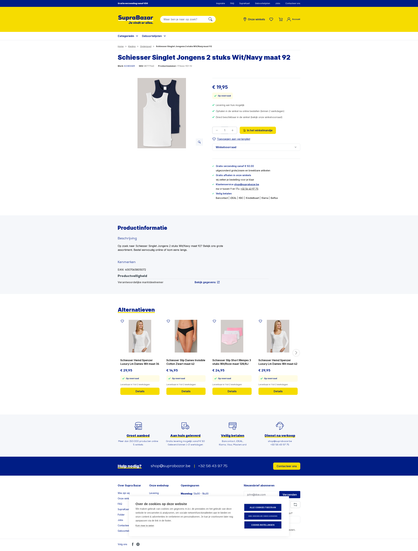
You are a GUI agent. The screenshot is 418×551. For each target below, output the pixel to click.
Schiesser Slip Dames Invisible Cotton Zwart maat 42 (185, 362)
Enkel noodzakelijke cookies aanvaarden (262, 516)
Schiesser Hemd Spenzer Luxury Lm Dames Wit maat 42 (277, 362)
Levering (154, 493)
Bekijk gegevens (205, 282)
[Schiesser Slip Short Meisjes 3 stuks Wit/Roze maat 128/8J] (232, 336)
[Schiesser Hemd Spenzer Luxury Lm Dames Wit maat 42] (278, 336)
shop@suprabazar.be (246, 184)
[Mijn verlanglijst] (272, 19)
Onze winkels (125, 498)
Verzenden (290, 494)
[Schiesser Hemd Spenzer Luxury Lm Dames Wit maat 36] (140, 336)
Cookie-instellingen (262, 525)
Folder (121, 514)
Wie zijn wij (124, 493)
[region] (161, 113)
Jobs (277, 3)
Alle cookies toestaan (263, 507)
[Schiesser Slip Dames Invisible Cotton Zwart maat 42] (186, 336)
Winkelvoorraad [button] (226, 147)
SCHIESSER (129, 66)
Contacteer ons (292, 3)
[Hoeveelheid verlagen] (216, 130)
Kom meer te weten (145, 525)
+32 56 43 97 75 (249, 188)
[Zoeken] (210, 19)
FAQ (232, 3)
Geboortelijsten (262, 3)
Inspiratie (220, 3)
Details (140, 391)
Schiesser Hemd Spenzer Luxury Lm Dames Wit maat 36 (139, 362)
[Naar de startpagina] (136, 19)
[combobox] (182, 19)
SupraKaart (244, 3)
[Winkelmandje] (281, 19)
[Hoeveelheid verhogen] (232, 130)
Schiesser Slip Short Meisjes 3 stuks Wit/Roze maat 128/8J (231, 362)
